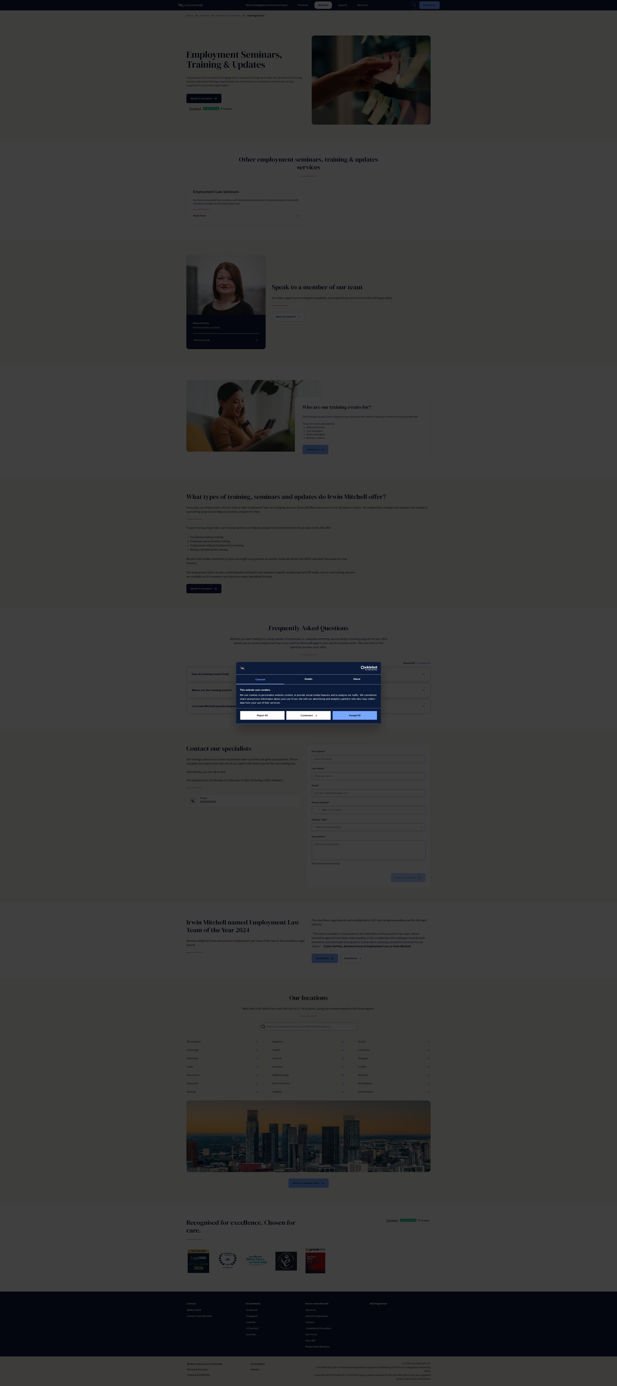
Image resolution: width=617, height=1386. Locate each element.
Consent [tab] (260, 679)
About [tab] (356, 678)
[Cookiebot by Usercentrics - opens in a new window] (363, 668)
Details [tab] (309, 678)
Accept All (355, 715)
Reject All (262, 715)
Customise (307, 715)
